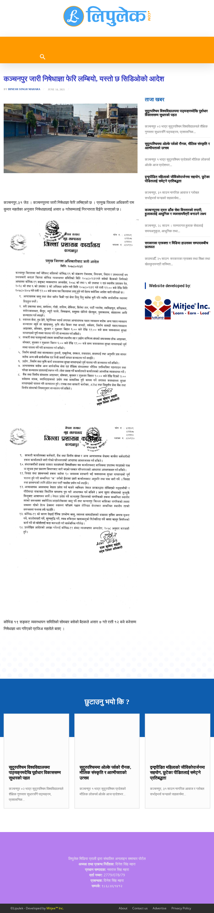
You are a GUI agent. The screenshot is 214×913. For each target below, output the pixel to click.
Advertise (160, 908)
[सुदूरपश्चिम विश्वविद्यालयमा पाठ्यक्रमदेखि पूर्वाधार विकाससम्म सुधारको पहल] (36, 736)
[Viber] (76, 186)
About (123, 908)
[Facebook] (40, 186)
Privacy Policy (181, 908)
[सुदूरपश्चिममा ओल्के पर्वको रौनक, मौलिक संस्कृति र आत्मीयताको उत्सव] (107, 736)
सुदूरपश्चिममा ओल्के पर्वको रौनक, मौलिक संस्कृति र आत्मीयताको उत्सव (105, 772)
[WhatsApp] (64, 186)
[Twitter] (52, 186)
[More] (100, 186)
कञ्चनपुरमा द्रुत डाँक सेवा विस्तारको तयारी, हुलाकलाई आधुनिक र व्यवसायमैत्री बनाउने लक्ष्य (175, 212)
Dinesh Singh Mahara (24, 89)
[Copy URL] (88, 186)
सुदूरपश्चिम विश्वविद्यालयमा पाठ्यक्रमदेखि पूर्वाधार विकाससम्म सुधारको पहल (176, 113)
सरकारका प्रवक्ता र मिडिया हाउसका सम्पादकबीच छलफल (176, 245)
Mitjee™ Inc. (55, 908)
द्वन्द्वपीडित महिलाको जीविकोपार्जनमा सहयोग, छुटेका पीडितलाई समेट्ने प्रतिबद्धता (177, 179)
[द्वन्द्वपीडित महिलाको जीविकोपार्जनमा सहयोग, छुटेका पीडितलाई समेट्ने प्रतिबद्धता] (177, 736)
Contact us (140, 908)
